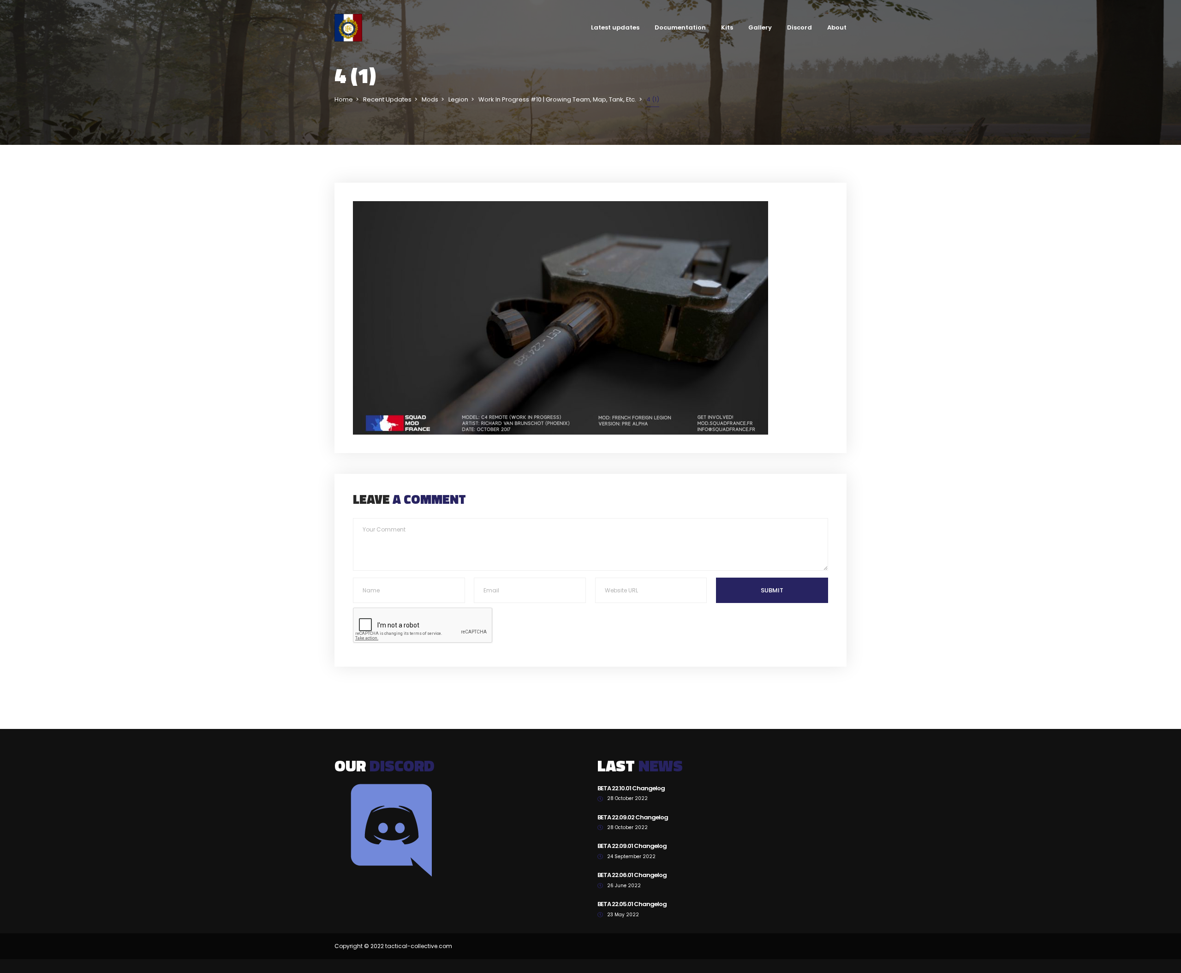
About (837, 27)
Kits (727, 27)
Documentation (680, 27)
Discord (799, 27)
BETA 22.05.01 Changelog (632, 904)
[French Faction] (348, 27)
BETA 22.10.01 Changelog (631, 788)
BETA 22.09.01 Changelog (632, 846)
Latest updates (615, 27)
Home (343, 99)
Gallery (760, 27)
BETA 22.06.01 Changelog (632, 875)
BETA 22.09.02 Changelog (632, 817)
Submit (772, 590)
